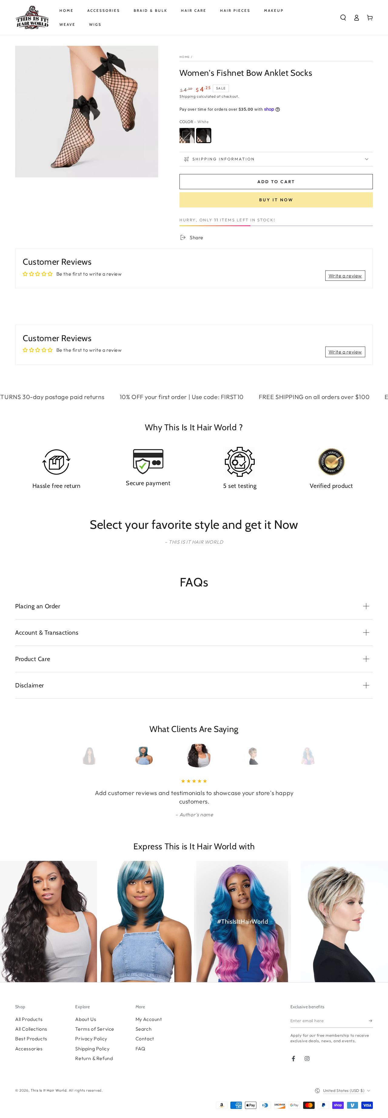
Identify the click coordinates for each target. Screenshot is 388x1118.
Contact (144, 1039)
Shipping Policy (92, 1049)
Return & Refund (94, 1058)
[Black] (187, 135)
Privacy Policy (91, 1039)
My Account (148, 1019)
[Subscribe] (371, 1021)
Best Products (31, 1039)
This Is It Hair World (49, 1090)
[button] (343, 17)
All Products (28, 1019)
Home (184, 57)
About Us (85, 1019)
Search (143, 1029)
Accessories (29, 1049)
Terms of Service (94, 1029)
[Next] (301, 755)
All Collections (31, 1029)
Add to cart (276, 181)
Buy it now (276, 200)
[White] (203, 135)
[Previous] (87, 755)
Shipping (187, 96)
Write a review (345, 276)
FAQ (140, 1049)
